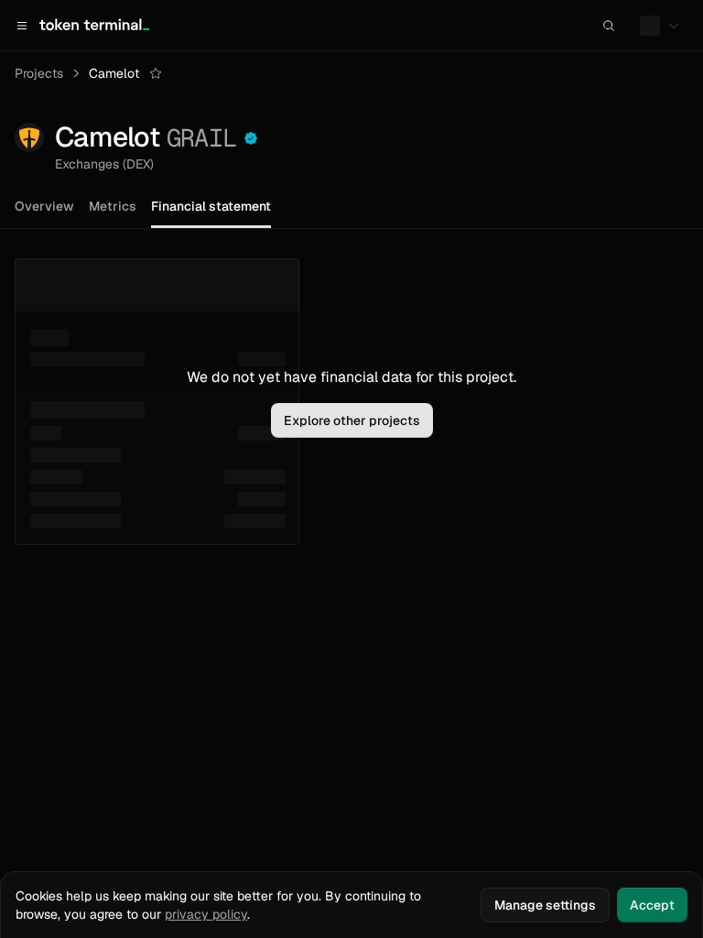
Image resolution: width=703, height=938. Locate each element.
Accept (652, 905)
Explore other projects (352, 420)
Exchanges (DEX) (104, 164)
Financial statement (211, 206)
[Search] (608, 25)
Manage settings (545, 905)
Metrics (112, 206)
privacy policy (206, 914)
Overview (44, 206)
